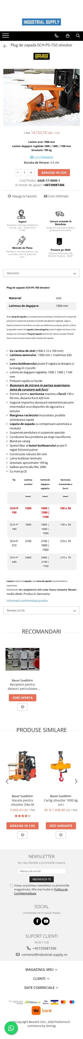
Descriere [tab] (13, 273)
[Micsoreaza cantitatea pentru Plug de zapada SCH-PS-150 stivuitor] (18, 172)
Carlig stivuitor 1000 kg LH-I (61, 802)
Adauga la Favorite (24, 196)
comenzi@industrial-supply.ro (44, 954)
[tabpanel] (41, 97)
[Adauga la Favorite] (22, 707)
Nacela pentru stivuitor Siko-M (22, 802)
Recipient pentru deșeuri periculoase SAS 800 (22, 686)
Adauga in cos (53, 172)
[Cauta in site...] (78, 35)
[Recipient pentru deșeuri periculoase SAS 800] (22, 659)
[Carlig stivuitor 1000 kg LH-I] (61, 766)
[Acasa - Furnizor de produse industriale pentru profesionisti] (41, 22)
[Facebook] (37, 921)
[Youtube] (46, 921)
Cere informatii (57, 196)
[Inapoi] (3, 46)
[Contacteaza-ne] (57, 35)
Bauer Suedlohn (22, 680)
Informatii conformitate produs (27, 601)
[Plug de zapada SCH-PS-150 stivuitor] (41, 97)
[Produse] (6, 37)
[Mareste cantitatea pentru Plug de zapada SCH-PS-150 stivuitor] (31, 172)
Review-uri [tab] (16, 610)
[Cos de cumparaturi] (67, 35)
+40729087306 (44, 948)
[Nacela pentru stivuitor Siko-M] (22, 766)
